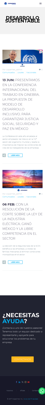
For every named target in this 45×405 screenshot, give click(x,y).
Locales (20, 72)
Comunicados (8, 72)
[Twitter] (22, 382)
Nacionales (31, 72)
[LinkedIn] (19, 382)
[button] (4, 155)
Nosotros (9, 390)
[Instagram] (25, 382)
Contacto (35, 390)
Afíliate (22, 390)
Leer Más (15, 155)
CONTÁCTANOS (22, 359)
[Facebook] (16, 382)
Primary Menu (40, 3)
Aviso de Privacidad (31, 399)
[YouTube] (28, 382)
